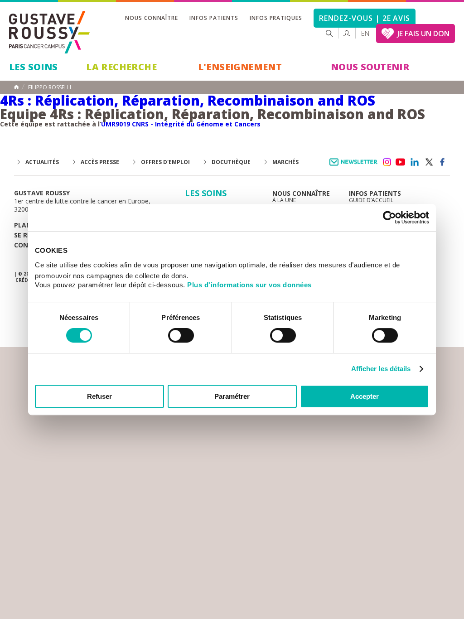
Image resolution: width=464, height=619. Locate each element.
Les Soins (33, 67)
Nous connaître (151, 18)
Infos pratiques (276, 18)
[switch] (181, 335)
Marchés (285, 162)
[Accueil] (50, 32)
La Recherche (121, 67)
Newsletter (355, 166)
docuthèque (231, 162)
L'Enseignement (240, 67)
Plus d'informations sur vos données (249, 285)
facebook (443, 162)
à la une (284, 200)
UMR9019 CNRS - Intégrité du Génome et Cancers (181, 124)
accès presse (100, 162)
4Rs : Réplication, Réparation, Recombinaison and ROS (187, 100)
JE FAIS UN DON (423, 34)
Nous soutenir (370, 67)
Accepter (364, 396)
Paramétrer (232, 396)
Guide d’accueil (371, 200)
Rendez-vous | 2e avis (364, 18)
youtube (401, 162)
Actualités (42, 162)
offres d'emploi (165, 162)
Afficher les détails (381, 368)
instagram (387, 162)
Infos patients (213, 18)
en (365, 33)
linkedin (415, 162)
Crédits (25, 280)
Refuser (99, 396)
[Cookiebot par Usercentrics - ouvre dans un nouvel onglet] (389, 217)
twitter (429, 162)
